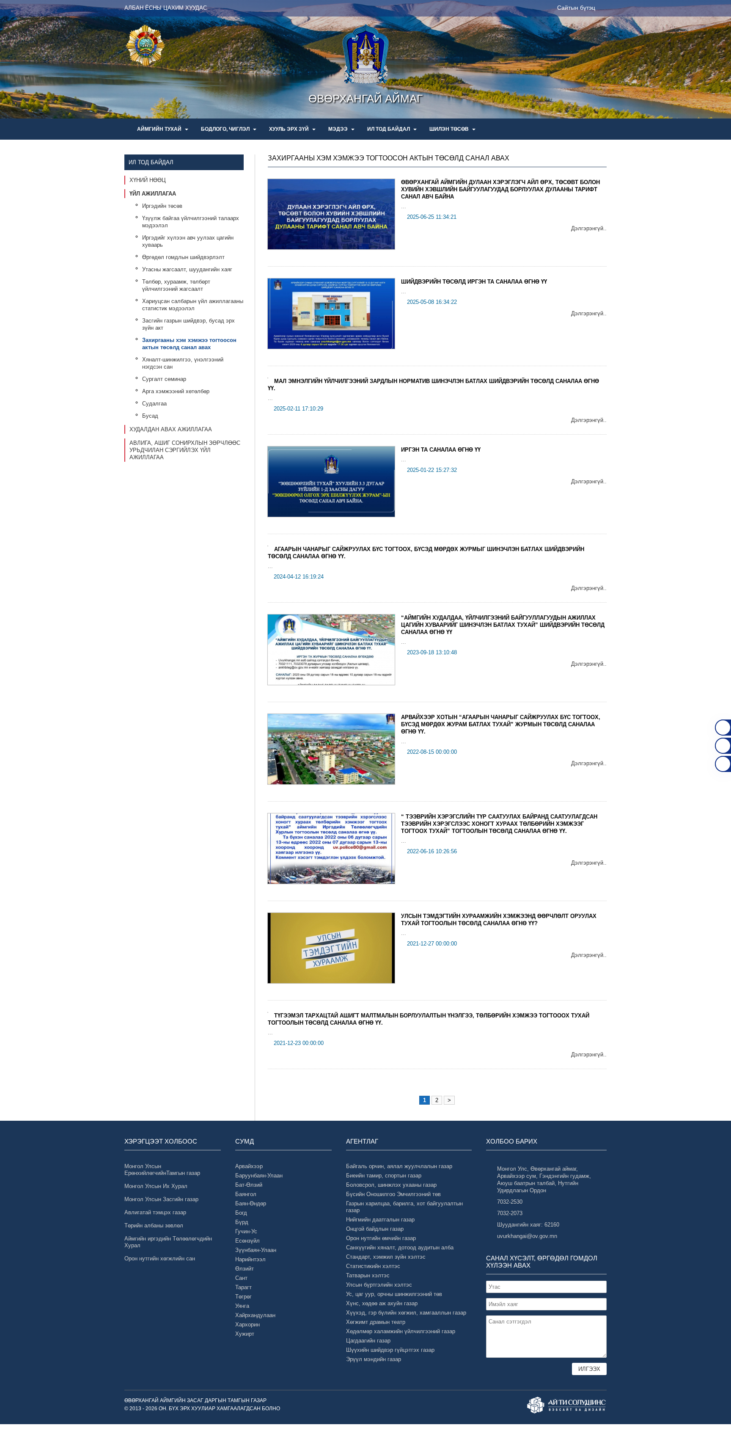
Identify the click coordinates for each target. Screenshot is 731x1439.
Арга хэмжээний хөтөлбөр (175, 391)
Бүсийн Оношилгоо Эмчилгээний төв (393, 1194)
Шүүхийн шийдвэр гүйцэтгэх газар (390, 1350)
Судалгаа (154, 403)
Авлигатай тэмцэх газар (155, 1212)
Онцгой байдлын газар (375, 1229)
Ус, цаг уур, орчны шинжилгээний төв (394, 1294)
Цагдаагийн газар (368, 1340)
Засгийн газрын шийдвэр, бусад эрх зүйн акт (188, 324)
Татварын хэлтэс (368, 1275)
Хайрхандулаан (255, 1315)
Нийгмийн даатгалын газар (380, 1219)
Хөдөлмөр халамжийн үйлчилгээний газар (400, 1331)
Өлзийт (244, 1268)
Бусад (150, 416)
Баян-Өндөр (250, 1203)
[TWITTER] (723, 764)
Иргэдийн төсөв (162, 206)
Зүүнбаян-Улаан (255, 1250)
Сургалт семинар (164, 379)
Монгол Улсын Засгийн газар (161, 1199)
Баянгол (245, 1194)
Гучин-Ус (246, 1231)
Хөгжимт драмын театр (375, 1322)
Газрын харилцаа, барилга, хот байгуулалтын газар (404, 1206)
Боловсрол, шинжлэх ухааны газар (391, 1185)
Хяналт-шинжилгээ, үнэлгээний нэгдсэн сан (182, 363)
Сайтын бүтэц (576, 7)
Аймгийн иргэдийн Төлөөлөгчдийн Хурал (168, 1242)
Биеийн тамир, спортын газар (383, 1175)
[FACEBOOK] (723, 728)
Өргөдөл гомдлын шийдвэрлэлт (183, 257)
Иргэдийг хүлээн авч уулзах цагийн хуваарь (188, 241)
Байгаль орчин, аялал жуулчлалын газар (399, 1166)
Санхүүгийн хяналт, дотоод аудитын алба (399, 1247)
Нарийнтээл (250, 1259)
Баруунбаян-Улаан (259, 1175)
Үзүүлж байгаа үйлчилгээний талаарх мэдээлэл (190, 222)
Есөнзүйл (247, 1241)
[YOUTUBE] (723, 746)
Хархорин (247, 1324)
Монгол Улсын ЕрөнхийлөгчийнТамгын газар (162, 1169)
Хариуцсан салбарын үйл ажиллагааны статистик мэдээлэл (192, 305)
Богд (241, 1213)
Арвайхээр (249, 1166)
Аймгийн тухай (160, 129)
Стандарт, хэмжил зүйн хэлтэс (386, 1257)
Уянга (242, 1306)
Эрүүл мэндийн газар (373, 1359)
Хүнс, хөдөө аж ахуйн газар (382, 1303)
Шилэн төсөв (449, 129)
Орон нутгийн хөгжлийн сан (159, 1258)
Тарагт (243, 1287)
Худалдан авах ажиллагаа (170, 429)
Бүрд (241, 1222)
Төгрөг (243, 1296)
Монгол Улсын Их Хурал (155, 1186)
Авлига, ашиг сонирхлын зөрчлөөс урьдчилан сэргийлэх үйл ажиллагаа (184, 450)
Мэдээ (338, 129)
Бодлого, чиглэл (226, 129)
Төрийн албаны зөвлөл (153, 1225)
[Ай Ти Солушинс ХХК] (567, 1405)
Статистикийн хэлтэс (373, 1266)
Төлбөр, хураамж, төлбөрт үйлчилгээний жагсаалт (176, 285)
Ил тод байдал (389, 129)
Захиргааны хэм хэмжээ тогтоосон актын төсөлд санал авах (189, 343)
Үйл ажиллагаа (152, 193)
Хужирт (244, 1334)
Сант (241, 1278)
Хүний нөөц (147, 180)
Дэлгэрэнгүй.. (589, 228)
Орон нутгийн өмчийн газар (381, 1238)
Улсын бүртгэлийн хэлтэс (379, 1285)
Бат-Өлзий (248, 1185)
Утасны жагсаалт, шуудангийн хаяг (187, 269)
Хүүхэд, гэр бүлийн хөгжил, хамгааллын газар (406, 1312)
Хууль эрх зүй (289, 129)
